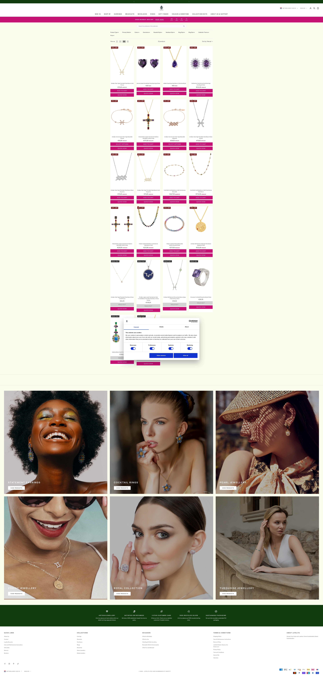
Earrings (118, 14)
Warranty (215, 658)
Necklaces (142, 14)
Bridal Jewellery (81, 653)
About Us (6, 636)
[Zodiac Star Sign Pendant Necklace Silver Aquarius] (122, 170)
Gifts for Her (145, 639)
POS (151, 671)
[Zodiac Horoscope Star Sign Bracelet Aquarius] (174, 117)
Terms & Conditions (218, 652)
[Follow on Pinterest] (13, 664)
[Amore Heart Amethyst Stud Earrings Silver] (148, 63)
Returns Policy (217, 642)
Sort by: (206, 41)
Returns (6, 650)
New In (98, 14)
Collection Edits (199, 14)
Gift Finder (164, 14)
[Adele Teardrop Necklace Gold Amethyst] (174, 63)
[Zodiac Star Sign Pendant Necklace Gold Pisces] (122, 63)
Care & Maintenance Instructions (222, 639)
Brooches (79, 647)
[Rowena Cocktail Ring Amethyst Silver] (201, 277)
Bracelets (129, 14)
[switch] (152, 348)
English (302, 8)
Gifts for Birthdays (147, 636)
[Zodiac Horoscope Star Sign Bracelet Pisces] (122, 117)
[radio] (117, 41)
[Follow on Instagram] (9, 664)
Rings (152, 14)
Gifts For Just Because (148, 647)
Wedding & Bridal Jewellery (149, 642)
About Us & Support (219, 14)
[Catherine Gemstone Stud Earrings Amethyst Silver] (201, 63)
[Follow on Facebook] (5, 664)
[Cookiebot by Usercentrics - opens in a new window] (190, 321)
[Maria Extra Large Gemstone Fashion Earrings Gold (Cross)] (122, 224)
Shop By (107, 14)
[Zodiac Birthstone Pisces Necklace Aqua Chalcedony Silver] (174, 277)
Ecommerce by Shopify (163, 671)
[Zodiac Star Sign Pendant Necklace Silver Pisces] (201, 117)
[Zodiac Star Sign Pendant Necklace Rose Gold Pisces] (122, 277)
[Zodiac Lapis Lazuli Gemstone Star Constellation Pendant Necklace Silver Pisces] (148, 277)
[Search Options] (184, 26)
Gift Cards (6, 647)
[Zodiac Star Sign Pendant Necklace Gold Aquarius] (148, 170)
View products (16, 488)
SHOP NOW (159, 19)
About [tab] (187, 327)
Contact (6, 639)
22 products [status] (161, 41)
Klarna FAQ (216, 655)
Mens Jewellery (81, 650)
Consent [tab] (136, 327)
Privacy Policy (216, 649)
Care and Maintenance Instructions (13, 645)
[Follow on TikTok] (18, 664)
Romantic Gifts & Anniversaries (150, 645)
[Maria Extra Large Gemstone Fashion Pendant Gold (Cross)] (148, 117)
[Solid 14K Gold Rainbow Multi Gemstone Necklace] (201, 170)
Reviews (6, 653)
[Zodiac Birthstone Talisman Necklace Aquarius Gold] (201, 224)
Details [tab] (161, 327)
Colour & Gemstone (180, 14)
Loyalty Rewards (8, 642)
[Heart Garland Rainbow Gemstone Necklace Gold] (148, 224)
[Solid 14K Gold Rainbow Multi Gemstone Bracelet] (174, 170)
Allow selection (161, 355)
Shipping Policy (217, 636)
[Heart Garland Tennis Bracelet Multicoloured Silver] (174, 224)
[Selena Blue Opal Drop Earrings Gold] (122, 332)
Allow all (185, 355)
